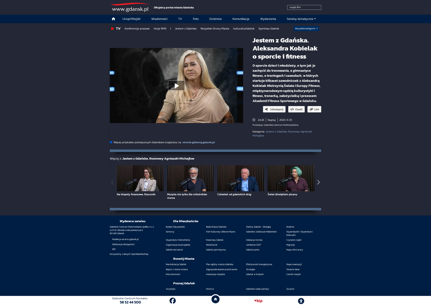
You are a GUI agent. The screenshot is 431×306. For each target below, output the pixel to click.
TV (118, 28)
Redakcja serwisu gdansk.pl (125, 239)
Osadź (299, 109)
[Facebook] (173, 300)
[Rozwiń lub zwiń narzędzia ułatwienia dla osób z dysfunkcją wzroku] (301, 301)
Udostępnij (276, 109)
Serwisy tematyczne (300, 19)
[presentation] (112, 182)
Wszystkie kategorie (305, 28)
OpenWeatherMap (139, 254)
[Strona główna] (113, 19)
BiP (114, 249)
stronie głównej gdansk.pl (199, 142)
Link (316, 109)
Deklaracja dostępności (123, 244)
